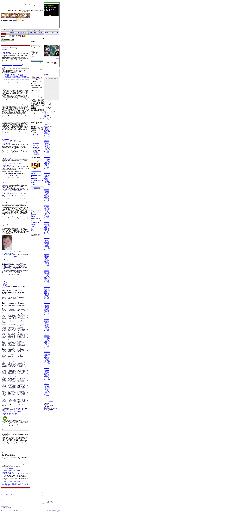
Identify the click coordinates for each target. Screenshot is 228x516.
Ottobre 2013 (46, 234)
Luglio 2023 (46, 359)
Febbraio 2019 (47, 303)
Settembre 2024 (47, 374)
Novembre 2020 (47, 325)
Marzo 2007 (46, 150)
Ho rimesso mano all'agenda (7, 253)
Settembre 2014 (47, 246)
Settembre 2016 (47, 272)
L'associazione (4, 29)
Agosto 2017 (46, 283)
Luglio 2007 (46, 154)
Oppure (10, 82)
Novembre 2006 (47, 146)
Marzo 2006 (46, 137)
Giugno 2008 (46, 166)
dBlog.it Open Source (35, 222)
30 (9, 484)
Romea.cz (33, 173)
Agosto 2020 (46, 322)
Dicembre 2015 (47, 262)
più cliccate (38, 218)
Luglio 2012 (46, 218)
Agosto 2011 (46, 207)
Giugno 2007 (46, 153)
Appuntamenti (36, 143)
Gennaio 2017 (47, 276)
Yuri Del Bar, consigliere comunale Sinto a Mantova (14, 75)
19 (22, 483)
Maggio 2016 (46, 267)
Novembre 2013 (47, 235)
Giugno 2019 (46, 307)
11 (13, 483)
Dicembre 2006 (47, 147)
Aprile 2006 (46, 138)
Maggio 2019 (46, 306)
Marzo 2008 (46, 163)
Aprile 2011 (46, 202)
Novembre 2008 (47, 172)
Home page (3, 510)
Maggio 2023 (46, 357)
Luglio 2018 (46, 295)
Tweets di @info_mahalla (6, 507)
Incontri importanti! (6, 84)
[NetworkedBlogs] (37, 187)
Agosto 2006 (46, 143)
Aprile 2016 (46, 266)
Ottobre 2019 (46, 311)
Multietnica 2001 (9, 152)
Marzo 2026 (46, 393)
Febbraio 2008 (47, 162)
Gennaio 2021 (47, 327)
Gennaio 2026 (47, 391)
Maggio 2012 (46, 216)
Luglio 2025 (46, 385)
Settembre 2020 (47, 323)
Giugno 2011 (46, 205)
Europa (32, 212)
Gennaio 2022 (47, 340)
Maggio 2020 (46, 319)
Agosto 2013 (46, 232)
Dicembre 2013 (47, 237)
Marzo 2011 (46, 201)
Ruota (18, 427)
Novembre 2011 (47, 210)
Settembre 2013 (47, 233)
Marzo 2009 (46, 176)
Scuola (7, 33)
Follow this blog (37, 188)
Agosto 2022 (46, 347)
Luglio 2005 (46, 129)
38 (19, 484)
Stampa (19, 82)
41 (22, 484)
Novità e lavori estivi (6, 143)
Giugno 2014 (46, 243)
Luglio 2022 (46, 346)
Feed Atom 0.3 (48, 75)
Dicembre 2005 (47, 134)
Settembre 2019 (47, 310)
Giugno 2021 (46, 332)
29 (8, 484)
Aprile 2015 (46, 254)
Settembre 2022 (47, 348)
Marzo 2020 (46, 316)
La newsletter (47, 30)
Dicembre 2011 (47, 211)
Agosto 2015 (46, 258)
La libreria (31, 32)
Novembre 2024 (47, 376)
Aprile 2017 (46, 279)
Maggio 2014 (46, 242)
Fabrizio (5, 53)
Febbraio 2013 (47, 226)
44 (26, 484)
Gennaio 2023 (47, 353)
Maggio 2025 (46, 383)
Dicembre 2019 (47, 313)
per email (20, 79)
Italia (31, 213)
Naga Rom (33, 182)
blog (19, 53)
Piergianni (24, 475)
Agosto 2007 (46, 156)
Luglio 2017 (46, 282)
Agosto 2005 (46, 130)
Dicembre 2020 (47, 326)
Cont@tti (53, 33)
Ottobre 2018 (46, 298)
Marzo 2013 (46, 227)
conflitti (45, 114)
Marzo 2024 (46, 368)
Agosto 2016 (46, 271)
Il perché (32, 230)
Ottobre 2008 (46, 170)
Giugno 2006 (46, 141)
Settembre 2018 (47, 297)
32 (12, 484)
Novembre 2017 (47, 287)
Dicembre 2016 (47, 275)
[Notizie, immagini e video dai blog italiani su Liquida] (46, 493)
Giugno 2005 (46, 128)
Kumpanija (33, 214)
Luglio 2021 (46, 333)
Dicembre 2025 (47, 390)
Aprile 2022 (46, 343)
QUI (49, 10)
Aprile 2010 (46, 190)
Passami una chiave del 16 (7, 192)
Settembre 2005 (47, 131)
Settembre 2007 (47, 157)
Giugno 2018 (46, 294)
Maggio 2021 (46, 331)
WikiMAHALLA (9, 30)
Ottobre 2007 (46, 158)
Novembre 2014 (47, 248)
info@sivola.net (38, 119)
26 (5, 484)
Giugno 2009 (46, 179)
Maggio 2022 (46, 344)
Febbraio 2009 (47, 175)
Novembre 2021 (47, 338)
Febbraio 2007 (47, 149)
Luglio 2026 (46, 397)
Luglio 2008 (46, 167)
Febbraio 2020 (47, 315)
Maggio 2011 (46, 203)
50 (7, 485)
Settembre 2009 (47, 182)
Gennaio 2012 (47, 212)
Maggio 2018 (46, 293)
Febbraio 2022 (47, 341)
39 (20, 484)
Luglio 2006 (46, 142)
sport (45, 124)
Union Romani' (34, 178)
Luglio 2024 (46, 372)
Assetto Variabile (54, 32)
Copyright (32, 231)
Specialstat (45, 503)
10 (12, 483)
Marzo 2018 (46, 291)
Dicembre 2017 (47, 288)
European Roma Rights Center (37, 180)
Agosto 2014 (46, 245)
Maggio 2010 (46, 191)
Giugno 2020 (46, 320)
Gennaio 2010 (47, 186)
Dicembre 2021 (47, 339)
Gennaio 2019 (47, 302)
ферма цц (46, 404)
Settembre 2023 (47, 361)
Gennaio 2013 (47, 225)
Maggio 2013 (46, 229)
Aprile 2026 (46, 394)
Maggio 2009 (46, 178)
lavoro (45, 118)
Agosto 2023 (46, 360)
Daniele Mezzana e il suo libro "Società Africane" (14, 74)
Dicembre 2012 (47, 224)
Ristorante (36, 33)
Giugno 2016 (46, 268)
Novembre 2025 (47, 389)
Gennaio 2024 (47, 365)
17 (20, 483)
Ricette (40, 33)
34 (14, 484)
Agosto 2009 (46, 181)
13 (15, 483)
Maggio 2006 (46, 140)
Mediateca (36, 32)
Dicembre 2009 (47, 185)
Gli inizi (35, 30)
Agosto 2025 (46, 386)
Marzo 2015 (46, 253)
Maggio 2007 (46, 152)
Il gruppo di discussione (10, 32)
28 (7, 484)
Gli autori (19, 30)
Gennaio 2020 (47, 314)
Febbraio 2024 (47, 367)
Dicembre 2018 (47, 300)
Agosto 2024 (46, 373)
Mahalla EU (47, 32)
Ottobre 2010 (46, 196)
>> (15, 82)
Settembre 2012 (47, 221)
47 (3, 485)
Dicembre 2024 (47, 377)
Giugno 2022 (46, 345)
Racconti (30, 33)
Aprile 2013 (46, 228)
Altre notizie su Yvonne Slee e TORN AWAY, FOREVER (16, 449)
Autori (32, 229)
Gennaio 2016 (47, 263)
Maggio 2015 (46, 255)
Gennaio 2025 (47, 378)
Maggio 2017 (46, 280)
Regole (45, 121)
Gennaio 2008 (47, 161)
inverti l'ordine (14, 47)
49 (6, 485)
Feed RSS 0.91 (48, 74)
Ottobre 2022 (46, 349)
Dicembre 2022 (47, 352)
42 (24, 484)
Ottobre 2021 (46, 337)
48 (5, 485)
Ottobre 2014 (46, 247)
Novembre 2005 (47, 133)
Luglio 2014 (46, 244)
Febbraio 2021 (47, 328)
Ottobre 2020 (46, 324)
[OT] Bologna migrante (6, 165)
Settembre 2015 (47, 259)
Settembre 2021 (47, 336)
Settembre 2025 (47, 387)
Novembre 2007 (47, 159)
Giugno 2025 (46, 384)
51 (8, 485)
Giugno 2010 (46, 192)
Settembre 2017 (47, 284)
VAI (7, 47)
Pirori (40, 30)
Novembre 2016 (47, 274)
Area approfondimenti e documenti (36, 138)
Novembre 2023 (47, 363)
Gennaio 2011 (46, 199)
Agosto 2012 (46, 219)
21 (25, 483)
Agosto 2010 (46, 194)
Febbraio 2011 (47, 200)
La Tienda (3, 32)
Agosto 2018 (46, 296)
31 (11, 484)
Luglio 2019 (46, 308)
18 (21, 483)
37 (18, 484)
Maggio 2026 (46, 395)
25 (3, 484)
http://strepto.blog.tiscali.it (15, 175)
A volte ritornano (5, 179)
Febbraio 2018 (47, 290)
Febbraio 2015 (47, 251)
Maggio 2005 (46, 127)
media (32, 215)
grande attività (12, 182)
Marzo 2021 (46, 329)
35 (15, 484)
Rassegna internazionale (22, 32)
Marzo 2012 (46, 214)
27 (6, 484)
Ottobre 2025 (46, 388)
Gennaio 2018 (47, 289)
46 (2, 485)
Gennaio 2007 (47, 148)
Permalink (5, 82)
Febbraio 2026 (47, 392)
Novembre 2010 (47, 197)
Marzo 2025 (46, 380)
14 (16, 483)
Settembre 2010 (47, 195)
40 (21, 484)
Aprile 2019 (46, 305)
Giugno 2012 (46, 217)
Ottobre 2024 (46, 375)
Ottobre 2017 (46, 286)
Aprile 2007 (46, 151)
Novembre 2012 (47, 223)
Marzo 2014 (46, 240)
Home (2, 30)
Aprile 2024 (46, 369)
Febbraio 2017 (47, 277)
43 (25, 484)
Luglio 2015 (46, 257)
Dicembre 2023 (47, 364)
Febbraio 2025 (47, 379)
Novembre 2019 (47, 312)
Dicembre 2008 (47, 173)
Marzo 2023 (46, 355)
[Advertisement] (30, 25)
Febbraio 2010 (47, 187)
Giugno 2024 (46, 371)
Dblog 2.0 (9, 159)
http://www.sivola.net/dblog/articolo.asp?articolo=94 (12, 65)
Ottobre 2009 (46, 183)
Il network (31, 30)
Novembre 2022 (47, 351)
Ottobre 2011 (46, 209)
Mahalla (4, 47)
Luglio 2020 (46, 321)
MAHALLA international (36, 171)
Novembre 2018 (47, 299)
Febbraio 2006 (47, 136)
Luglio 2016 (46, 270)
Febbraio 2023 (47, 354)
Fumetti (19, 33)
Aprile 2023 (46, 356)
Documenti (41, 32)
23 (27, 483)
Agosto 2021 (46, 335)
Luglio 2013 (46, 231)
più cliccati (51, 401)
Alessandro (5, 85)
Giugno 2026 (46, 396)
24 (2, 484)
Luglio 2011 (46, 206)
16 (19, 483)
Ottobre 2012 (46, 222)
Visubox (32, 226)
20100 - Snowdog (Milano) (7, 472)
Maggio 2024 (46, 370)
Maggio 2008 (46, 165)
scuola (45, 122)
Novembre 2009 (47, 184)
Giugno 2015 (46, 256)
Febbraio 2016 (47, 264)
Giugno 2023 (46, 358)
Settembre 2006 (47, 144)
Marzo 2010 (46, 189)
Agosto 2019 (46, 309)
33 (13, 484)
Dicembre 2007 (47, 160)
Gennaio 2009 (47, 174)
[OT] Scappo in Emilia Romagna (8, 276)
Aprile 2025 (46, 381)
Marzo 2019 (46, 304)
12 (14, 483)
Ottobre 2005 (46, 132)
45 (27, 484)
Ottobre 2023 (46, 362)
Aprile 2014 (46, 241)
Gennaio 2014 (47, 238)
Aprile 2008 (46, 164)
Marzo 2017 (46, 278)
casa (45, 113)
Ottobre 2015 (46, 260)
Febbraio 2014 (47, 239)
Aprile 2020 (46, 318)
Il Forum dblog (33, 224)
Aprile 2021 (46, 330)
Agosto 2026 (46, 398)
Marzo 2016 (46, 265)
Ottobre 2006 (46, 145)
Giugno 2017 (46, 281)
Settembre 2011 (47, 208)
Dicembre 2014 (47, 249)
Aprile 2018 (46, 292)
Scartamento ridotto (6, 52)
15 (18, 483)
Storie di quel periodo (9, 468)
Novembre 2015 (47, 261)
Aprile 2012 (46, 215)
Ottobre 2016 (46, 273)
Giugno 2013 (46, 230)
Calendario (53, 30)
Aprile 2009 (46, 177)
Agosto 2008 (46, 168)
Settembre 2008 (47, 169)
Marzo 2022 (46, 342)
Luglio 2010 (46, 193)
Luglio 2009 (46, 180)
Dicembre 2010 (47, 198)
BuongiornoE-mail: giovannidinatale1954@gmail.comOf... (51, 408)
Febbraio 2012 (47, 213)
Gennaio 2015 (47, 250)
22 (26, 483)
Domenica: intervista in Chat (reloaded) (9, 413)
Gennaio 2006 (47, 135)
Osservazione (33, 184)
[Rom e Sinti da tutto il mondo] (45, 497)
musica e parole (33, 216)
